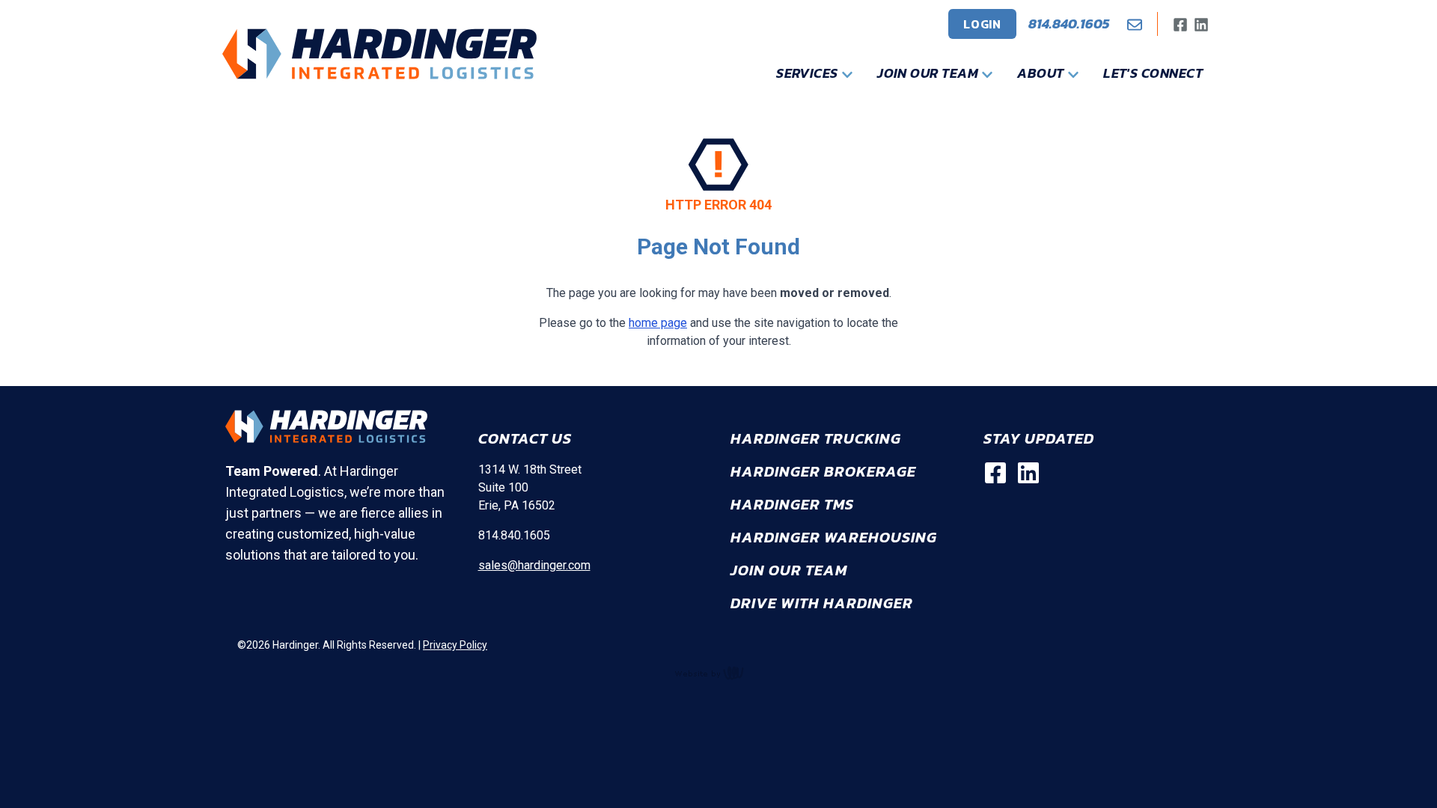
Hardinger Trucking (815, 438)
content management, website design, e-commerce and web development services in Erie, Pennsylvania (718, 673)
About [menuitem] (1042, 73)
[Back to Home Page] (379, 53)
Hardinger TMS (792, 504)
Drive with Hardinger (821, 603)
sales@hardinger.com (534, 565)
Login (982, 24)
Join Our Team (788, 570)
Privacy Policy (455, 645)
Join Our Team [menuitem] (929, 73)
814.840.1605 (1068, 23)
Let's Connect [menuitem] (1153, 73)
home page (658, 323)
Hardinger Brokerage (823, 471)
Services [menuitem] (808, 73)
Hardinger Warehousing (833, 537)
